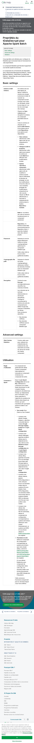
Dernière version (12, 31)
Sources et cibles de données (12, 686)
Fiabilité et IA (7, 677)
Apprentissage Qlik (9, 630)
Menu (31, 3)
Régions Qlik (7, 688)
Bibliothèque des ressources (12, 634)
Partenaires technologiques (12, 684)
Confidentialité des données (12, 13)
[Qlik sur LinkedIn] (27, 719)
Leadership (7, 698)
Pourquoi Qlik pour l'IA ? (11, 679)
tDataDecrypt (8, 17)
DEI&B (5, 703)
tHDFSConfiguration (24, 533)
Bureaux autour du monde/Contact (14, 714)
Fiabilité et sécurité (9, 672)
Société (6, 696)
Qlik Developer (8, 625)
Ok (17, 737)
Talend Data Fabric (9, 649)
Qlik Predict (7, 660)
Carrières (6, 710)
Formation (7, 627)
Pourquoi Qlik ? (8, 670)
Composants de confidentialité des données (16, 15)
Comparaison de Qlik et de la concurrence (16, 682)
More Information (17, 741)
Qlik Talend (7, 645)
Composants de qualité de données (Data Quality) (17, 9)
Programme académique (11, 705)
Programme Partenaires (11, 707)
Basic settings (8, 50)
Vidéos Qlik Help (9, 623)
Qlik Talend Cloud (9, 647)
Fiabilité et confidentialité (11, 675)
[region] (17, 732)
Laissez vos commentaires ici (13, 605)
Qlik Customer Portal (10, 632)
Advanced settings (10, 52)
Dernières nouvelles (10, 712)
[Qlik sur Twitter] (24, 719)
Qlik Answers (8, 658)
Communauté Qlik (15, 719)
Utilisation (7, 54)
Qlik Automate (8, 663)
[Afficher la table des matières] (3, 7)
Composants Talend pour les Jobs (14, 7)
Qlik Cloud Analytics (9, 656)
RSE (5, 701)
